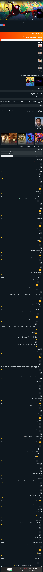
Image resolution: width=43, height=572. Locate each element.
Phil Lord (36, 94)
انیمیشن (29, 2)
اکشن (39, 19)
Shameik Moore (33, 96)
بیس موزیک (17, 566)
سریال (33, 2)
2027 (30, 19)
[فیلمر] (40, 2)
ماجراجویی (36, 19)
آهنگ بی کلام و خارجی (23, 566)
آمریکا (32, 19)
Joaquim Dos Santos (34, 93)
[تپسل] (1, 566)
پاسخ (41, 164)
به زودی (23, 2)
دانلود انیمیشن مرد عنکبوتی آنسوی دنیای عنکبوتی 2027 (24, 13)
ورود (2, 2)
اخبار (26, 2)
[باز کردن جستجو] (13, 2)
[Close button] (41, 566)
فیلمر (42, 146)
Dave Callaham (31, 94)
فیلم (36, 2)
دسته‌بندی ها (7, 2)
